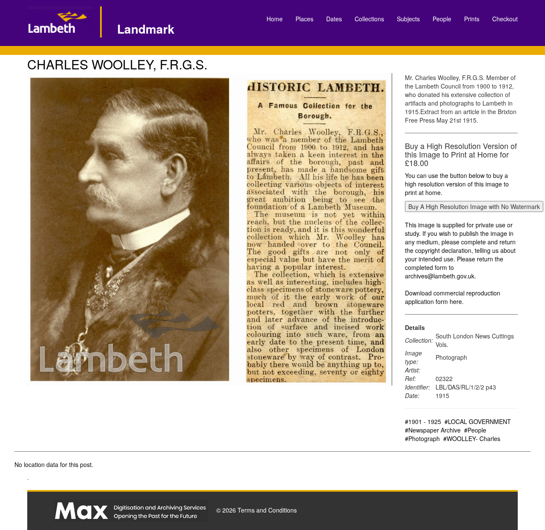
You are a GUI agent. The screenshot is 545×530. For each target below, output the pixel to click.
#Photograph (422, 438)
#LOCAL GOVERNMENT (478, 421)
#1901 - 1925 (423, 421)
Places (304, 18)
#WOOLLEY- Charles (471, 438)
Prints (471, 18)
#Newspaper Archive (433, 430)
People (442, 18)
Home (275, 18)
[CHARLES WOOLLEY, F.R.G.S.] (209, 229)
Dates (334, 18)
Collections (369, 18)
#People (475, 430)
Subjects (408, 18)
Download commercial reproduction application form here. (452, 297)
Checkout (505, 18)
